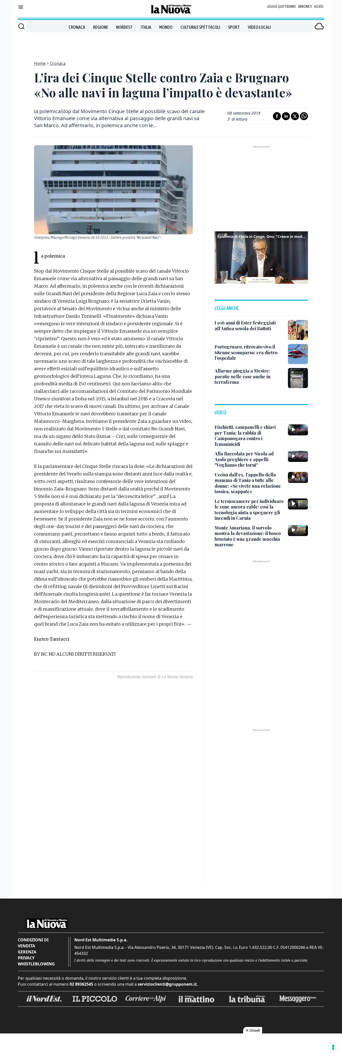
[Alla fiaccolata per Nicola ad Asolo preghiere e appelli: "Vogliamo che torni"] (298, 456)
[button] (261, 256)
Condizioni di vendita (33, 943)
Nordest (124, 27)
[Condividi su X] (295, 116)
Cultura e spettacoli (200, 27)
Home (40, 63)
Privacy (26, 958)
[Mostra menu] (21, 7)
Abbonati (305, 7)
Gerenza (27, 952)
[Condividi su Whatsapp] (304, 116)
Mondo (166, 27)
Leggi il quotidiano (281, 7)
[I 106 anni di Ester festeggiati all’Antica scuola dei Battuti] (298, 330)
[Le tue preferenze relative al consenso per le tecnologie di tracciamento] (333, 1047)
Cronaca (77, 27)
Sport (234, 27)
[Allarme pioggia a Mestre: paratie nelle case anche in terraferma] (298, 378)
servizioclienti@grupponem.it (167, 984)
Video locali (259, 27)
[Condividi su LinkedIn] (286, 116)
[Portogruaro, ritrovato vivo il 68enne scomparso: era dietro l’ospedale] (298, 354)
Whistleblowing (36, 964)
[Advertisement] (171, 43)
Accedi (318, 7)
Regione (100, 27)
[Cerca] (21, 26)
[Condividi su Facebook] (277, 116)
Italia (146, 27)
